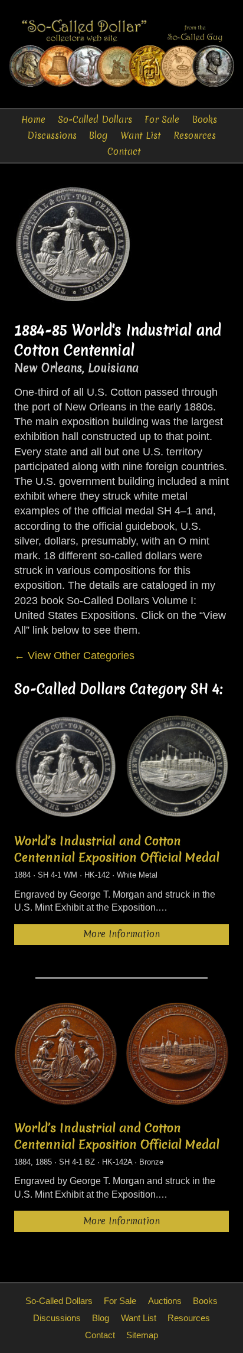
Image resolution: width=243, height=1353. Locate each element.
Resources (194, 135)
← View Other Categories (74, 655)
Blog (98, 135)
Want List (140, 135)
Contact (124, 151)
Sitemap (142, 1335)
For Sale (162, 119)
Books (204, 119)
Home (33, 119)
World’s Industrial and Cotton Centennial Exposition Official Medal (116, 849)
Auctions (165, 1301)
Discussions (52, 135)
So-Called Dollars (95, 119)
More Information (122, 934)
